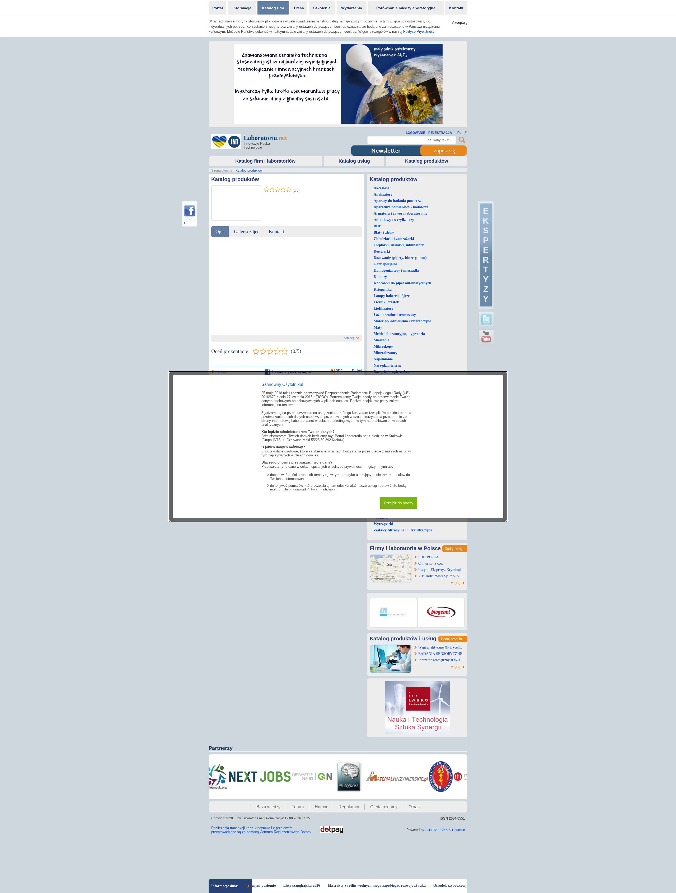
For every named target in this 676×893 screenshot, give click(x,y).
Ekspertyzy (486, 255)
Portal (217, 8)
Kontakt (456, 8)
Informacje (241, 8)
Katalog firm (273, 8)
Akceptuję (459, 23)
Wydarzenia (351, 8)
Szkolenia (322, 8)
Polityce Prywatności (419, 32)
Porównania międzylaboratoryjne (405, 8)
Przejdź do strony (398, 503)
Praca (299, 8)
